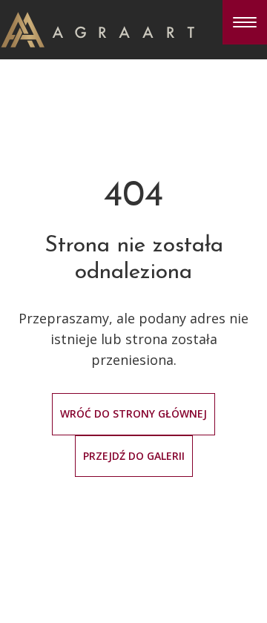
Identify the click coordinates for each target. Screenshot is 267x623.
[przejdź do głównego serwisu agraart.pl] (97, 28)
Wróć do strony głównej (133, 413)
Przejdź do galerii (134, 456)
